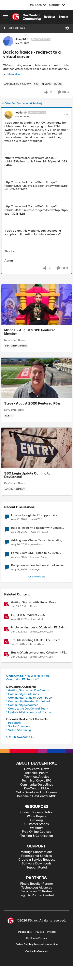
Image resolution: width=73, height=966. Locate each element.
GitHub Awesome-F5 (20, 737)
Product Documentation (36, 812)
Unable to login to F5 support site (34, 515)
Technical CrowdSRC (37, 781)
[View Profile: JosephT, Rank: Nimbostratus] (8, 41)
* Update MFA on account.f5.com (28, 712)
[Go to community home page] (26, 17)
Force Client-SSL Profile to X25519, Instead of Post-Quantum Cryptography (38, 553)
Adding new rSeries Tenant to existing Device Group (36, 540)
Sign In (63, 16)
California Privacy (36, 938)
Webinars (36, 828)
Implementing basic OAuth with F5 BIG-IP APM (39, 627)
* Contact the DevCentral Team (27, 708)
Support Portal (36, 868)
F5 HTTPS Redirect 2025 (28, 615)
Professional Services (36, 856)
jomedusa (36, 544)
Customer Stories (36, 824)
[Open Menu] (67, 28)
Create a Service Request (36, 860)
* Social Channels (18, 726)
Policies (39, 931)
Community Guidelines (36, 785)
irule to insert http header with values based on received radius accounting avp (39, 528)
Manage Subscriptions (36, 852)
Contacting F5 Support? (22, 679)
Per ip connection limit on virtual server (37, 565)
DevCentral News (14, 340)
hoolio (19, 112)
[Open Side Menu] (5, 17)
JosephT (20, 39)
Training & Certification (36, 836)
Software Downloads (36, 863)
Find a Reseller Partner (36, 884)
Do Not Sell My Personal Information (36, 944)
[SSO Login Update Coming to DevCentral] (36, 448)
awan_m (35, 569)
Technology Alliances (36, 888)
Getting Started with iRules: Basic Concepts (34, 602)
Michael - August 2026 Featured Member (30, 332)
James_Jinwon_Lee (41, 631)
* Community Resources (22, 705)
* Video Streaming (18, 730)
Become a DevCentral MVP (36, 796)
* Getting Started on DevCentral (27, 690)
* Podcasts (13, 722)
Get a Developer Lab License (36, 792)
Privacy (51, 931)
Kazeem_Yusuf (39, 532)
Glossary (36, 820)
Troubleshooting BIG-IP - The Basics (35, 640)
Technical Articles (36, 777)
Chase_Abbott (36, 644)
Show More (14, 74)
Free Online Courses (36, 832)
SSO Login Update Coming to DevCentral (27, 475)
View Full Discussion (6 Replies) (23, 103)
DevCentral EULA (36, 788)
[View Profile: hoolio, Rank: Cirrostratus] (8, 115)
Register (49, 16)
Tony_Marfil (37, 619)
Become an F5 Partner (36, 891)
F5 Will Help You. (28, 676)
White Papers (36, 816)
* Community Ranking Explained (28, 701)
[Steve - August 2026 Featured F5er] (36, 378)
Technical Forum (16, 28)
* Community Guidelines (22, 694)
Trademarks (25, 931)
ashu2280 (36, 519)
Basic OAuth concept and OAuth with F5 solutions (38, 652)
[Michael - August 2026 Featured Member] (36, 304)
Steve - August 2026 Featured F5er (32, 403)
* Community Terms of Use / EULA (29, 697)
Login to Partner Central (36, 895)
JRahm (33, 606)
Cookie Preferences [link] (36, 951)
